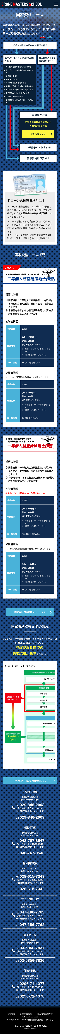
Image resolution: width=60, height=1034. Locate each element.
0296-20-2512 (32, 1017)
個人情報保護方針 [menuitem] (45, 1014)
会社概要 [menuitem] (11, 1014)
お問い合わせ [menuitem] (26, 1014)
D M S (21, 4)
